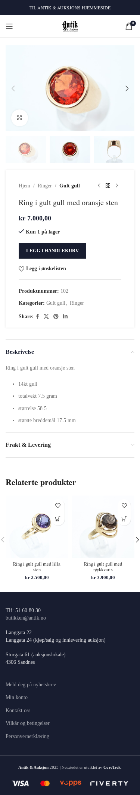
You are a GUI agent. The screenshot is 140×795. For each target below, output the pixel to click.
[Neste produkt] (116, 185)
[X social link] (46, 316)
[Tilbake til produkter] (107, 185)
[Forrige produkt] (98, 185)
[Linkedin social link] (65, 316)
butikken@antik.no (26, 618)
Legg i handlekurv (52, 250)
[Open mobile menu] (9, 26)
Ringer (45, 186)
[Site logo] (70, 25)
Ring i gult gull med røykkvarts (103, 567)
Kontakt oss (18, 710)
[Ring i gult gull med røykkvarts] (103, 527)
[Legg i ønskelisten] (58, 505)
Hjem (24, 186)
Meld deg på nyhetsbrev (31, 684)
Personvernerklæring (27, 736)
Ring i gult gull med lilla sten (36, 567)
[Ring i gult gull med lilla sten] (37, 527)
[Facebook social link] (37, 316)
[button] (13, 88)
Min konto (17, 697)
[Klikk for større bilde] (19, 117)
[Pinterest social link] (56, 316)
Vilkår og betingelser (28, 723)
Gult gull (69, 186)
